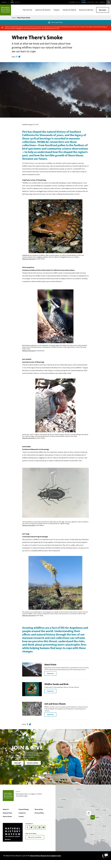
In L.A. (78, 2)
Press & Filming (23, 809)
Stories (83, 2)
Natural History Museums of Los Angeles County (45, 856)
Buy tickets (102, 10)
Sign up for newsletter (34, 837)
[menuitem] (4, 2)
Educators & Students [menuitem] (69, 10)
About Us (6, 809)
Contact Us (22, 813)
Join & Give (90, 2)
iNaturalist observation (28, 259)
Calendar (72, 2)
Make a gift (17, 763)
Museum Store (7, 813)
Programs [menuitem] (57, 10)
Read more (50, 673)
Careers (21, 816)
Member (19, 28)
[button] (106, 855)
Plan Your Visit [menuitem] (27, 10)
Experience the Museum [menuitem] (42, 10)
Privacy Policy (39, 813)
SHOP (96, 2)
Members (102, 2)
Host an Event (7, 816)
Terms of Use (39, 809)
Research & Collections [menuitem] (86, 10)
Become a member (32, 763)
